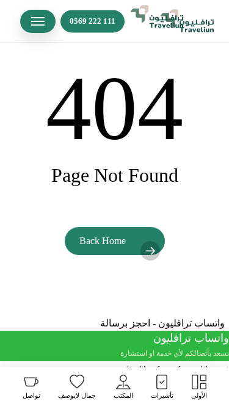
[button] (38, 21)
